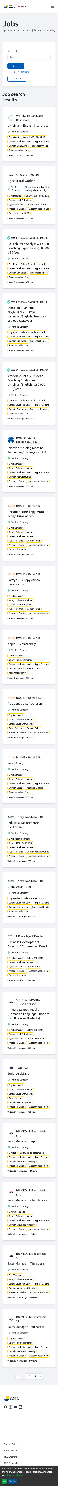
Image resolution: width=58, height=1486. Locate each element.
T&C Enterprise (11, 1457)
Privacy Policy (10, 1450)
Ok (4, 1481)
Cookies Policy (11, 1444)
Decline (12, 1481)
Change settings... (15, 1475)
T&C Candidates (11, 1463)
